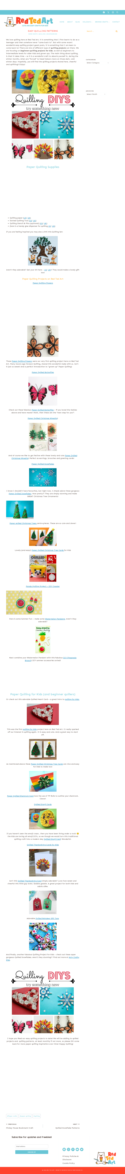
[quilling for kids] (43, 714)
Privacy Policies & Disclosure (70, 1158)
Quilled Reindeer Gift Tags (47, 918)
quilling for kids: (72, 699)
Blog (77, 22)
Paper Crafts (33, 34)
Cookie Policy (68, 1163)
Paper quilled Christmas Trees (23, 523)
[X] (108, 12)
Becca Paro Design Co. (75, 1170)
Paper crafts (12, 1116)
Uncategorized (52, 34)
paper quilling (25, 1116)
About (70, 22)
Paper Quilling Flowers (43, 283)
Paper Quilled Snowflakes (43, 464)
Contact (116, 22)
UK (29, 218)
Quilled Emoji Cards (43, 804)
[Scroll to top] (120, 1167)
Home (62, 22)
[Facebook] (104, 12)
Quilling (42, 34)
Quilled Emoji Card (52, 839)
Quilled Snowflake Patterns (67, 1126)
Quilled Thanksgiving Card (29, 881)
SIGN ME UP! (32, 1152)
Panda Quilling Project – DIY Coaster (43, 586)
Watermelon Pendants (55, 619)
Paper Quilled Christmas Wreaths (42, 418)
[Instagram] (113, 12)
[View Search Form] (117, 12)
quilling (36, 1116)
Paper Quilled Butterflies (43, 372)
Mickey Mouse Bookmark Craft (19, 1126)
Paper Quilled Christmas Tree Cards (48, 550)
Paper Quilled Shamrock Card (20, 796)
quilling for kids (30, 729)
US (25, 218)
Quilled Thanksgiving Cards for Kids (43, 845)
